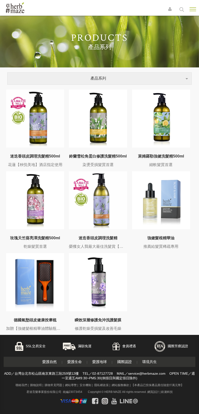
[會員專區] (171, 9)
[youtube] (114, 401)
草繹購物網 (22, 7)
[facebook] (95, 401)
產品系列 (98, 78)
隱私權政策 (101, 385)
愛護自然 (49, 362)
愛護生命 (74, 362)
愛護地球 (99, 362)
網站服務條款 (120, 385)
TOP (191, 406)
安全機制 (85, 385)
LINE (182, 393)
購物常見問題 (53, 385)
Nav (192, 9)
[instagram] (104, 401)
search (181, 9)
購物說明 (36, 385)
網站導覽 (71, 385)
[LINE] (129, 401)
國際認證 (124, 362)
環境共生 (149, 362)
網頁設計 (153, 392)
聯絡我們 (21, 385)
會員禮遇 (129, 346)
